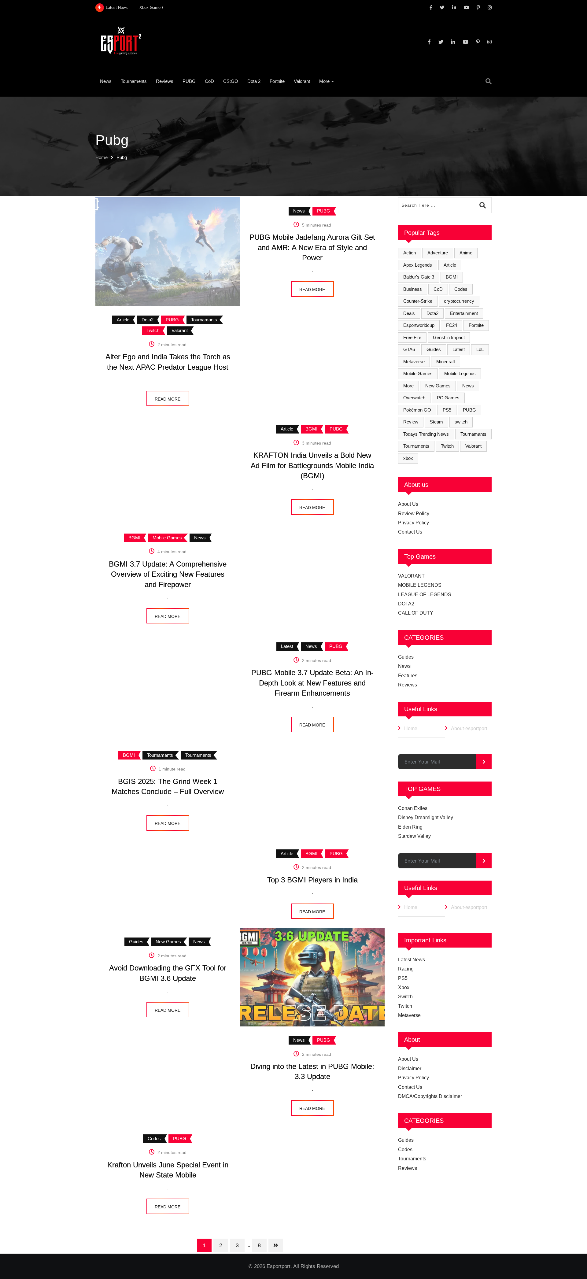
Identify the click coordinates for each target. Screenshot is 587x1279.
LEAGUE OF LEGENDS (424, 594)
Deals (409, 313)
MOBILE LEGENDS (419, 585)
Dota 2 (253, 81)
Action (409, 252)
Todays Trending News (426, 434)
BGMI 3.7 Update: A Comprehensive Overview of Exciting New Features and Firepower (168, 574)
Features (407, 675)
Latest (458, 349)
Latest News (411, 959)
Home (101, 157)
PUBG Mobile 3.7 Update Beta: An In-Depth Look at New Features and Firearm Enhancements (312, 682)
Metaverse (414, 361)
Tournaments (134, 81)
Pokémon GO (417, 409)
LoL (480, 349)
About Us (408, 504)
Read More (312, 289)
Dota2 (432, 313)
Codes (460, 289)
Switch (405, 996)
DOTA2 (406, 603)
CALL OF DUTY (415, 612)
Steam (436, 421)
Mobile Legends (460, 373)
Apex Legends (417, 265)
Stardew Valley (414, 836)
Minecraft (445, 361)
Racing (406, 968)
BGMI (452, 276)
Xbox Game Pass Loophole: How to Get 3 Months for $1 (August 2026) (202, 7)
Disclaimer (409, 1068)
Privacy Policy (413, 522)
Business (412, 289)
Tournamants (473, 434)
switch (461, 421)
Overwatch (414, 397)
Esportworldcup (418, 325)
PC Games (448, 397)
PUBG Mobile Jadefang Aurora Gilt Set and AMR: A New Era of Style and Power (312, 247)
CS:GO (230, 81)
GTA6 (409, 349)
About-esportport (469, 728)
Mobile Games (418, 373)
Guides (433, 349)
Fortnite (277, 81)
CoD (209, 81)
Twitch (447, 446)
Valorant (302, 81)
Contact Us (410, 531)
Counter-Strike (417, 301)
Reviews (164, 81)
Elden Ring (410, 827)
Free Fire (412, 337)
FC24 (451, 325)
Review (410, 421)
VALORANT (411, 576)
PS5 (447, 409)
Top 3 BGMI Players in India (312, 880)
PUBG (189, 81)
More (324, 81)
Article (450, 265)
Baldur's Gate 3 (418, 276)
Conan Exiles (412, 808)
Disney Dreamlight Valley (425, 817)
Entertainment (464, 313)
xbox (408, 458)
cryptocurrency (459, 301)
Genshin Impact (449, 337)
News (106, 81)
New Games (438, 385)
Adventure (437, 252)
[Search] (488, 81)
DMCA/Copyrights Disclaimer (430, 1096)
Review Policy (413, 513)
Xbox (403, 987)
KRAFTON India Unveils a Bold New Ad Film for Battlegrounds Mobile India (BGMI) (312, 465)
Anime (466, 252)
